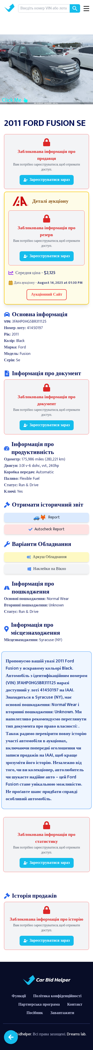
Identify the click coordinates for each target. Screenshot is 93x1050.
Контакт (74, 1004)
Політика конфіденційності (57, 996)
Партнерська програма (39, 1004)
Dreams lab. (76, 1034)
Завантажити (62, 1013)
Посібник (35, 1013)
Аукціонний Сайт (46, 294)
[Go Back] (11, 1037)
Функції (19, 996)
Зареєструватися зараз (50, 179)
